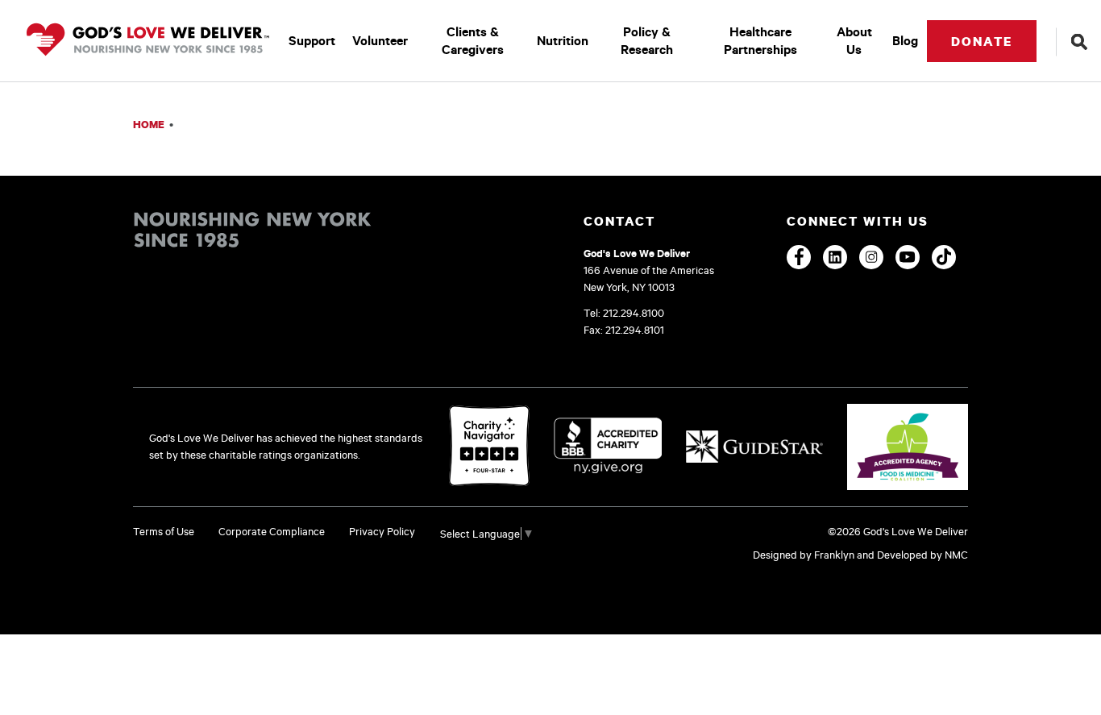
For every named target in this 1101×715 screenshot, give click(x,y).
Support (312, 40)
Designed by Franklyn (803, 554)
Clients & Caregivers (473, 40)
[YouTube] (907, 257)
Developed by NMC (922, 554)
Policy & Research (647, 40)
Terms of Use (163, 531)
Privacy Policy (382, 531)
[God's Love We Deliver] (148, 41)
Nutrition (562, 40)
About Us (854, 40)
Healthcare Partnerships (760, 40)
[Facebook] (799, 257)
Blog (905, 40)
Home (148, 124)
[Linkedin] (835, 257)
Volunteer (380, 40)
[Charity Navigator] (489, 446)
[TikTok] (944, 257)
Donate (981, 41)
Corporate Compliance (271, 531)
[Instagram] (871, 257)
